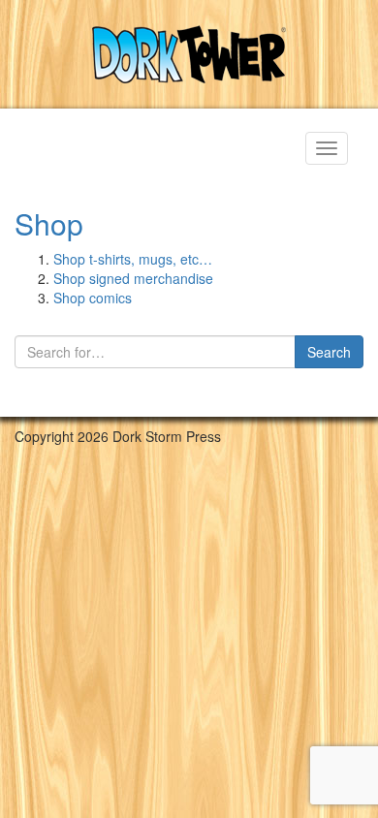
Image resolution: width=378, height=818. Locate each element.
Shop (49, 223)
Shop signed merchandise (133, 278)
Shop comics (92, 297)
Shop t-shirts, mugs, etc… (132, 258)
